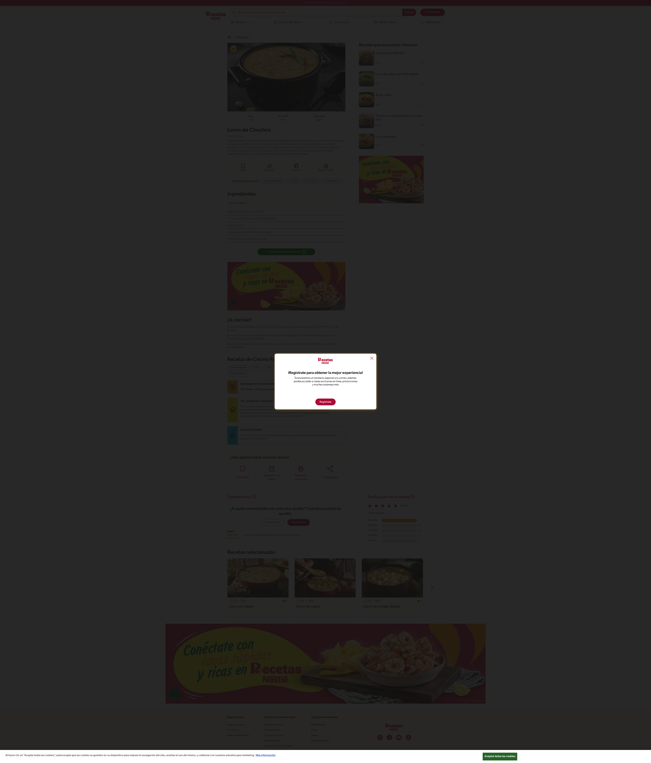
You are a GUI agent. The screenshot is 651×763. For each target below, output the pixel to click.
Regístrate (325, 401)
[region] (325, 756)
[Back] (372, 358)
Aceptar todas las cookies (500, 756)
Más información (265, 755)
